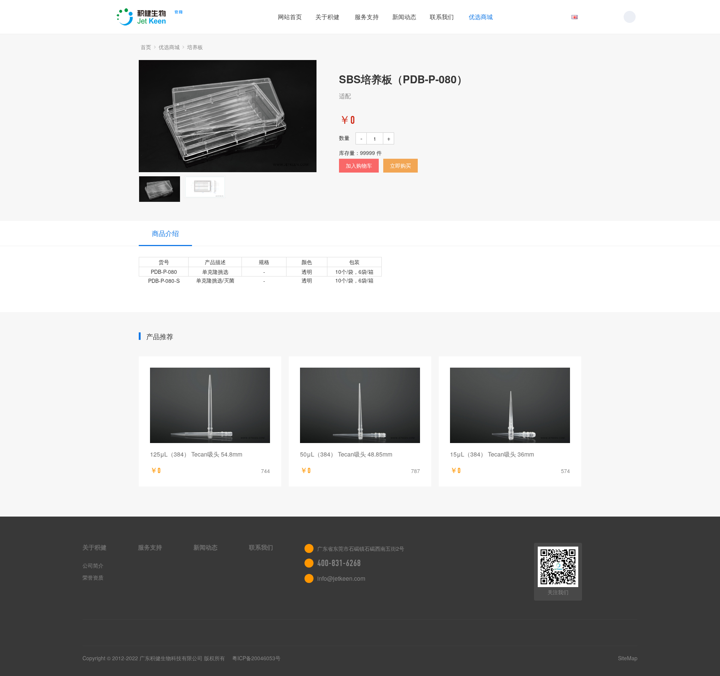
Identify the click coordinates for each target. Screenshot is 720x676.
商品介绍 (165, 233)
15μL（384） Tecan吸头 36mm (492, 454)
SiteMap (628, 658)
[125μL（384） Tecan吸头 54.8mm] (210, 405)
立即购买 (400, 165)
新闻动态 (404, 16)
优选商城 (481, 16)
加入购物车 (359, 165)
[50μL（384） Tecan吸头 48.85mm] (360, 405)
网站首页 (290, 16)
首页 (146, 47)
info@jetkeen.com (341, 578)
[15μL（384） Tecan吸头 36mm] (510, 405)
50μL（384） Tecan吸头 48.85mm (346, 454)
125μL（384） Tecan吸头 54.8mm (196, 454)
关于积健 (327, 16)
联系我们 (442, 16)
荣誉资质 (93, 577)
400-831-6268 (339, 563)
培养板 (195, 47)
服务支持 (367, 16)
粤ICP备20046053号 (256, 658)
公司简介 (93, 565)
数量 (344, 137)
